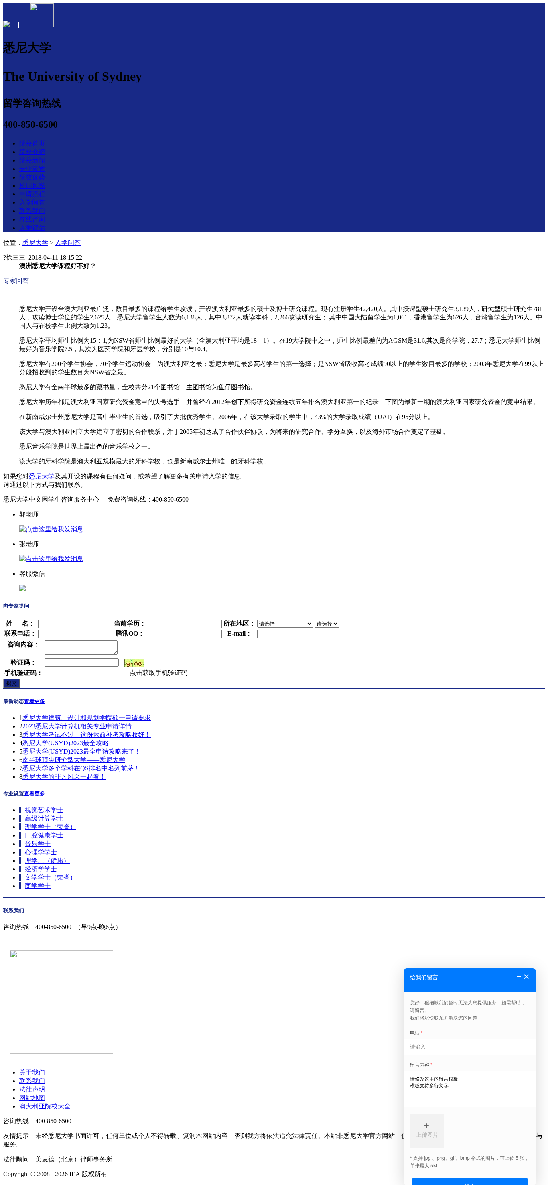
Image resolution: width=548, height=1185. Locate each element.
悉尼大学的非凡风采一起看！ (64, 776)
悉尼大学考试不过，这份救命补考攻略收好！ (86, 734)
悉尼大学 (35, 242)
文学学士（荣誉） (50, 877)
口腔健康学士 (44, 835)
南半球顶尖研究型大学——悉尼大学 (73, 759)
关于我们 (32, 1072)
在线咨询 (32, 219)
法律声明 (32, 1089)
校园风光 (32, 185)
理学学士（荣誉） (50, 826)
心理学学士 (41, 852)
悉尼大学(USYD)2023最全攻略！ (68, 743)
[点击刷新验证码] (134, 663)
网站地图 (32, 1097)
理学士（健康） (47, 860)
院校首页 (32, 143)
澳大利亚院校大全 (45, 1106)
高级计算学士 (44, 818)
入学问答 (32, 202)
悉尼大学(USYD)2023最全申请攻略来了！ (81, 751)
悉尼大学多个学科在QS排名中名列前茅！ (81, 768)
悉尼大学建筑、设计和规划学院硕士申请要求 (86, 717)
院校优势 (32, 177)
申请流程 (32, 194)
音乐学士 (38, 843)
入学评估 (32, 227)
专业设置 (32, 168)
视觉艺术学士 (44, 810)
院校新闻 (32, 160)
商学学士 (38, 885)
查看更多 (34, 701)
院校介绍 (32, 151)
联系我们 (32, 210)
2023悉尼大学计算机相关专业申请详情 (77, 726)
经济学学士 (41, 869)
